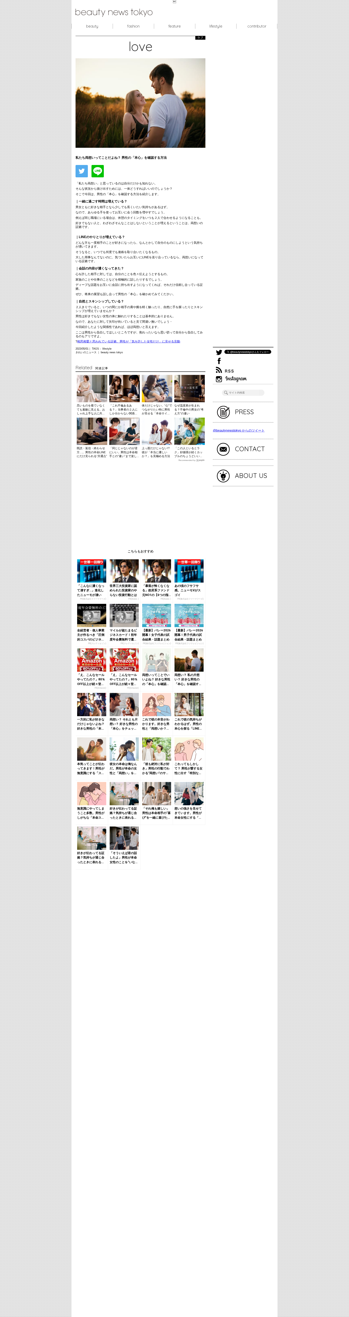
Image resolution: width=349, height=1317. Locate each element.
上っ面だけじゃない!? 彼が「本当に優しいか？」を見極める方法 (156, 452)
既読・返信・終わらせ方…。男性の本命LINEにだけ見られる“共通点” (92, 452)
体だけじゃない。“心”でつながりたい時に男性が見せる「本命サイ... (157, 409)
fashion (133, 26)
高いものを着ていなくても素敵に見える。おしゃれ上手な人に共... (91, 409)
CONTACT (250, 449)
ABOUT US (251, 475)
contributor (256, 26)
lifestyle (215, 26)
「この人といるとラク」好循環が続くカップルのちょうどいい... (188, 452)
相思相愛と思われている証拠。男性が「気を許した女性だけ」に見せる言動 (128, 341)
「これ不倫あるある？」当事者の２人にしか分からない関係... (123, 409)
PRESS (244, 412)
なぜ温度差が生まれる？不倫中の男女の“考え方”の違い (189, 409)
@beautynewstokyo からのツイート (239, 430)
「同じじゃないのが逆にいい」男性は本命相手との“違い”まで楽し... (124, 452)
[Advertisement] (140, 502)
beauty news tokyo (112, 352)
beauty (92, 26)
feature (174, 26)
